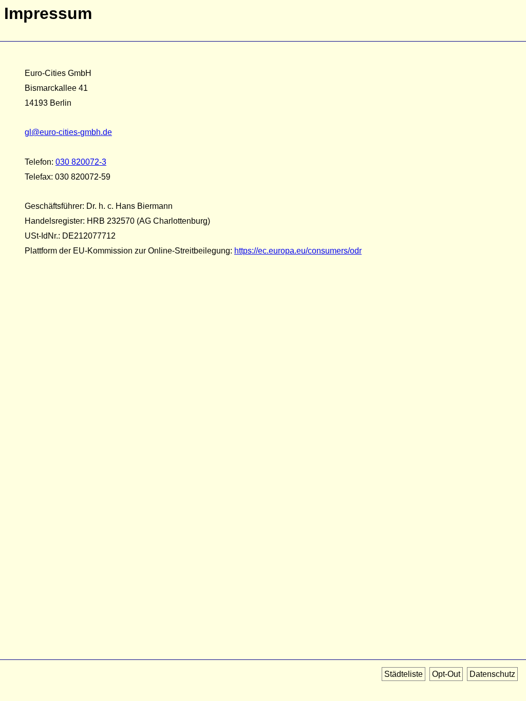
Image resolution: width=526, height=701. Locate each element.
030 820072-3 (80, 162)
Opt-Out (446, 674)
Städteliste (403, 674)
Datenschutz (492, 674)
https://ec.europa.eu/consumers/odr (298, 250)
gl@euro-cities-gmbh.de (68, 132)
